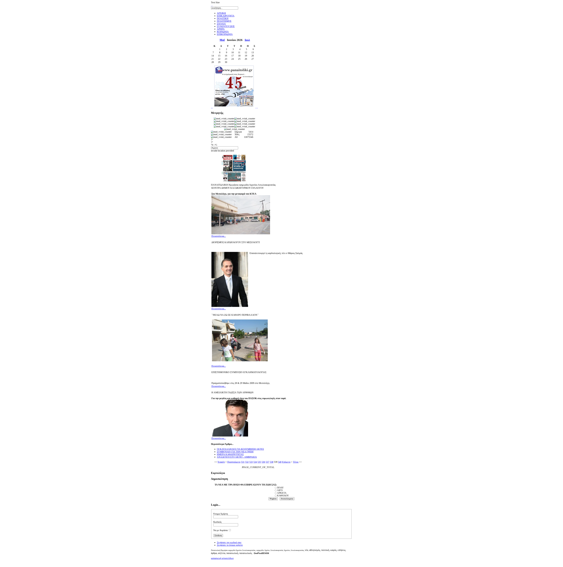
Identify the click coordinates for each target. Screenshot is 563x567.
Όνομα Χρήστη (220, 514)
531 (243, 462)
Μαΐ (222, 39)
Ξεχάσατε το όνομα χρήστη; (230, 545)
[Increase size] (211, 5)
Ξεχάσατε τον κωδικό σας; (229, 542)
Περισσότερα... (218, 236)
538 (271, 462)
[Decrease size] (212, 5)
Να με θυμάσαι (220, 530)
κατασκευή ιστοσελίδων (222, 558)
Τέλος (296, 462)
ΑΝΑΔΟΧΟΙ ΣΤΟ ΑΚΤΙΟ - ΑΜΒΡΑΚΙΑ (237, 457)
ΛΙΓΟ (280, 490)
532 (247, 462)
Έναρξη (221, 462)
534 (255, 462)
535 (259, 462)
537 (267, 462)
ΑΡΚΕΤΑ (281, 493)
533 (251, 462)
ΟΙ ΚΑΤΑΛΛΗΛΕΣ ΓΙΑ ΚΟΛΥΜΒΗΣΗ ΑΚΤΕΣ (240, 449)
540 (280, 462)
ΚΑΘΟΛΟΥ (283, 495)
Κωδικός (217, 522)
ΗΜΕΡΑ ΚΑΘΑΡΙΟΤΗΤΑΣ (230, 454)
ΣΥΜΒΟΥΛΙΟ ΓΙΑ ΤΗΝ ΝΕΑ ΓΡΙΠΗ (235, 451)
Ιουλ (247, 39)
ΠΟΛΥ (280, 487)
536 (263, 462)
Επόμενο (286, 462)
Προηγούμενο (233, 462)
